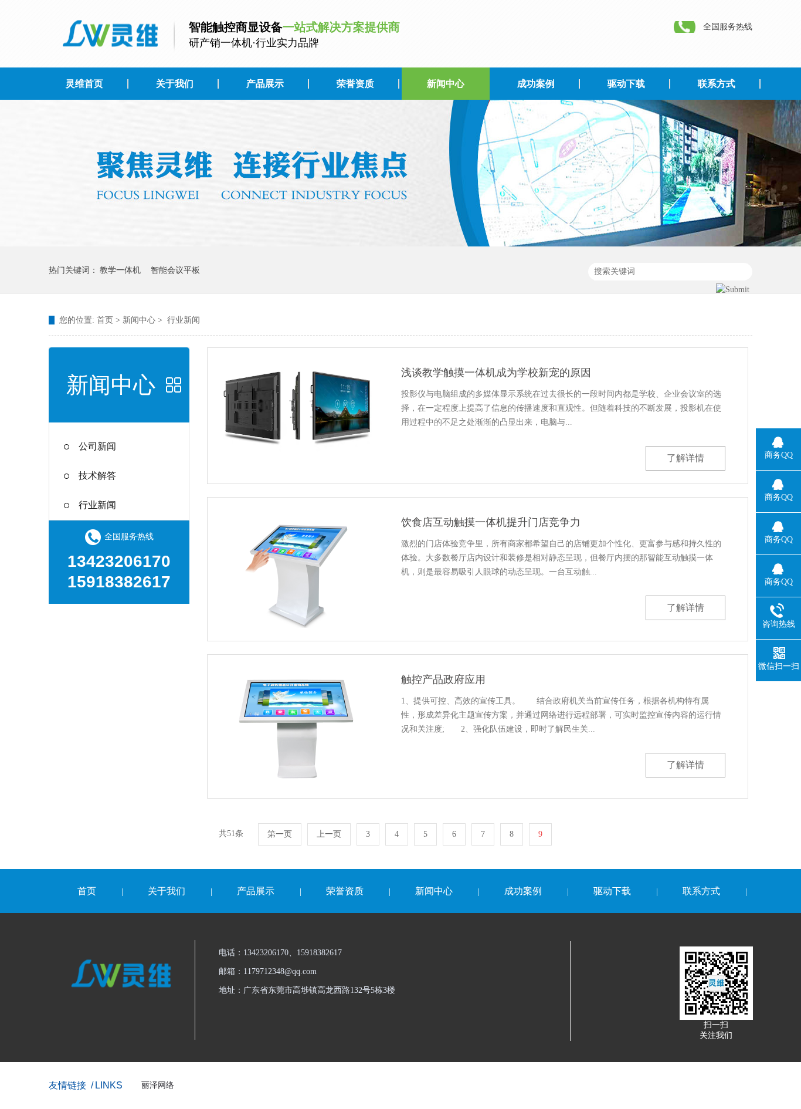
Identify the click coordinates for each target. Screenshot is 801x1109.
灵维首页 (84, 84)
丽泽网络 (157, 1085)
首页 (105, 320)
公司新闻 (97, 446)
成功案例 (536, 84)
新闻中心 (445, 84)
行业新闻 (183, 320)
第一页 (279, 834)
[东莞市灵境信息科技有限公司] (107, 34)
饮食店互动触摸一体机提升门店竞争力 (491, 522)
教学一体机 (120, 270)
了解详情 (685, 458)
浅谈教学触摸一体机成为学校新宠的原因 (496, 372)
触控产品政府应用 (443, 679)
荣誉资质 (355, 84)
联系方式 (716, 84)
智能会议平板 (175, 270)
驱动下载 (626, 84)
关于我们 (175, 84)
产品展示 (265, 84)
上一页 (329, 834)
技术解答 (97, 476)
